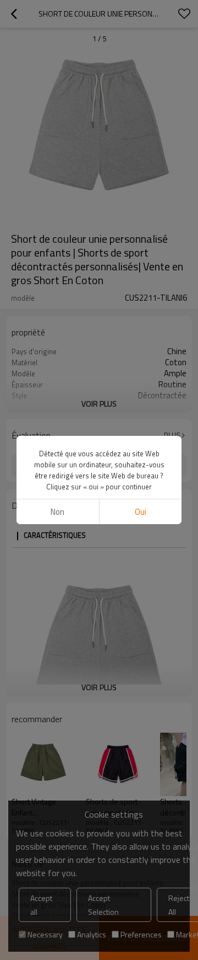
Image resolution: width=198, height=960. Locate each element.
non (57, 511)
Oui (140, 511)
